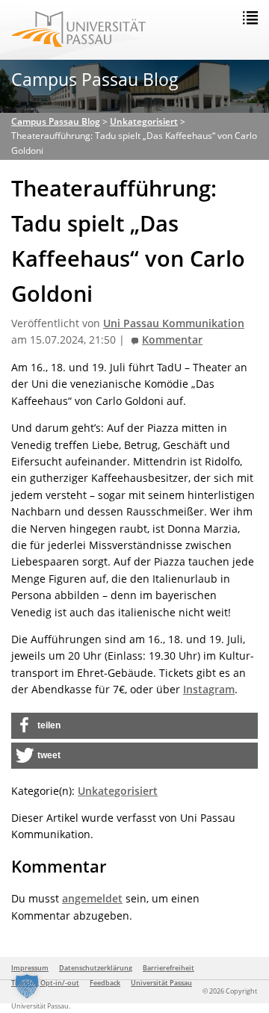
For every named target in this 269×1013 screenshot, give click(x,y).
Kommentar (172, 340)
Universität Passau (161, 983)
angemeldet (92, 898)
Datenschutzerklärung (95, 968)
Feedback (105, 983)
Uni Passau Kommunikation (173, 323)
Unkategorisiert (118, 791)
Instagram (209, 689)
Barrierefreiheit (168, 968)
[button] (134, 726)
